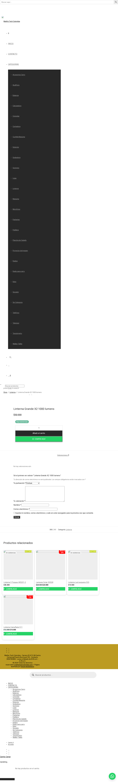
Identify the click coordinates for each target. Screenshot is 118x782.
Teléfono (16, 313)
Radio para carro (19, 271)
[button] (38, 439)
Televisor (16, 323)
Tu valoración (19, 501)
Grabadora (16, 157)
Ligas (14, 178)
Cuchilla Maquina (19, 137)
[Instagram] (8, 650)
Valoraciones (63, 455)
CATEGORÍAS (13, 64)
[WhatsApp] (8, 652)
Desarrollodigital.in (27, 666)
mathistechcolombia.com (23, 665)
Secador (16, 292)
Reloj (14, 282)
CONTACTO (12, 54)
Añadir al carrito (39, 433)
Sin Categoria (17, 302)
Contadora (16, 126)
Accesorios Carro (19, 75)
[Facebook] (8, 648)
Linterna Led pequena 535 (78, 582)
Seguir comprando (7, 779)
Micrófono (16, 209)
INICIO (10, 44)
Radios (15, 261)
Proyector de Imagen (20, 251)
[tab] (63, 455)
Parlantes (16, 220)
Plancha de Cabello (20, 240)
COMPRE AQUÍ (40, 439)
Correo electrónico (21, 509)
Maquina (16, 199)
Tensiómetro (17, 333)
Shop (5, 392)
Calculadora (17, 106)
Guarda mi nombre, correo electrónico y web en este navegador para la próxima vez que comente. (54, 513)
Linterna (16, 188)
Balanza (16, 95)
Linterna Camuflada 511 (13, 627)
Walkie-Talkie (17, 344)
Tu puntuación (19, 483)
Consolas (16, 116)
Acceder (11, 744)
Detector (16, 147)
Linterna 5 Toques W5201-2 (15, 582)
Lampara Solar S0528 (44, 582)
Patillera (16, 230)
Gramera (16, 168)
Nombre (17, 505)
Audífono (16, 85)
